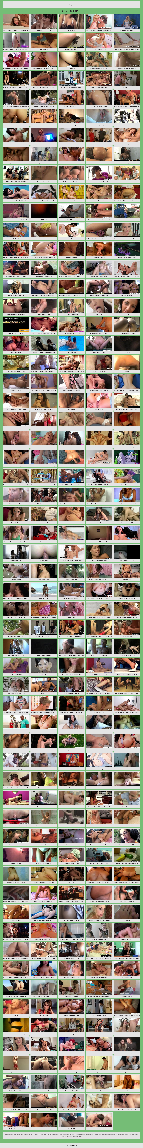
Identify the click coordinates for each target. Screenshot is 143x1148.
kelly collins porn (71, 6)
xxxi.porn (69, 4)
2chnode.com (73, 1145)
